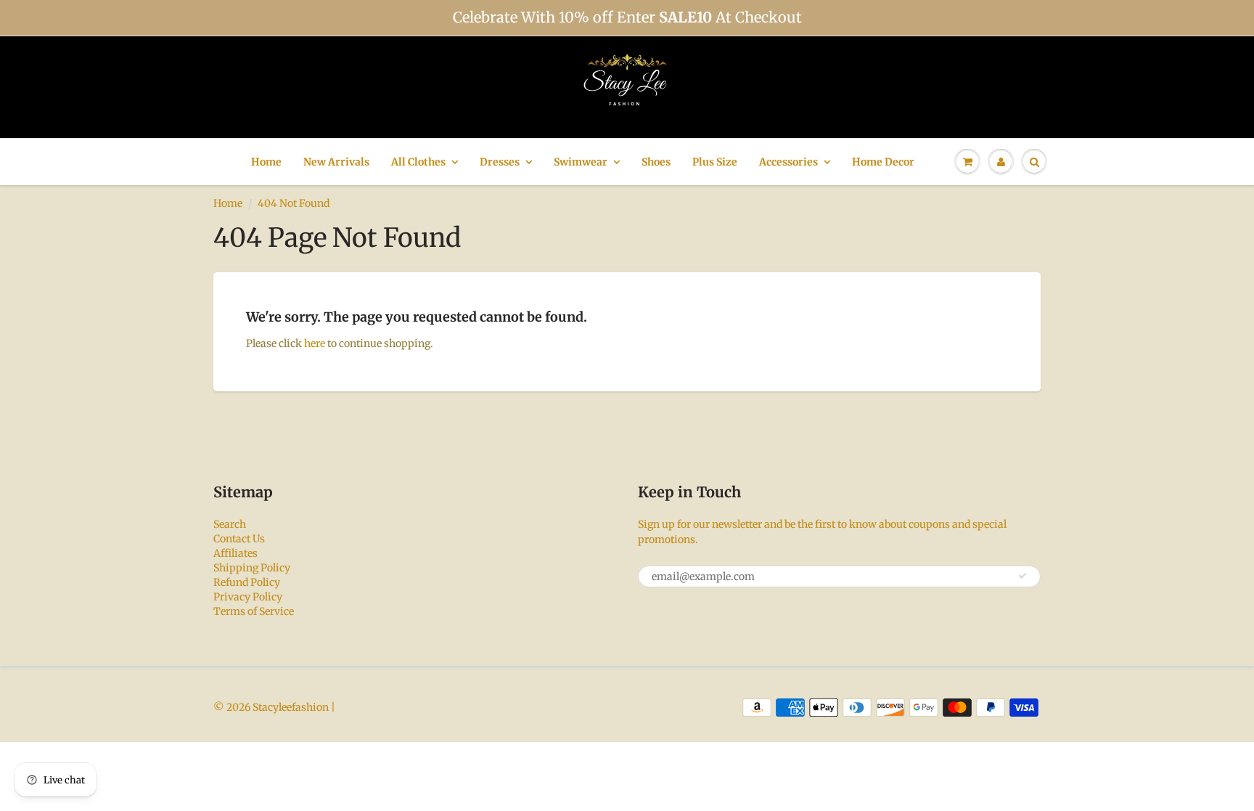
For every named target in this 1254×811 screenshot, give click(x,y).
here (314, 343)
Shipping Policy (251, 567)
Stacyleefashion (291, 707)
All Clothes (418, 161)
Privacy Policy (247, 596)
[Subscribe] (1022, 575)
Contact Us (239, 538)
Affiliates (235, 553)
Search (229, 524)
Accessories (788, 161)
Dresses (500, 161)
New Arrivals (336, 161)
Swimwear (580, 161)
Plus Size (714, 161)
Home (266, 161)
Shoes (656, 161)
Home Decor (883, 161)
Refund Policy (246, 582)
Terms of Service (253, 611)
